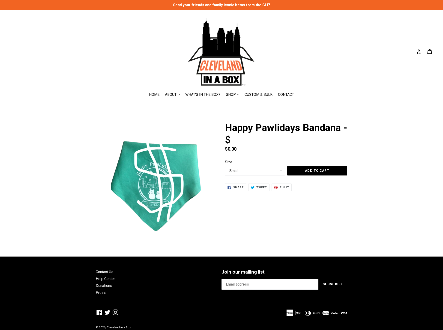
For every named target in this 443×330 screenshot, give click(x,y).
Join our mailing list (243, 272)
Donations (104, 285)
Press (101, 292)
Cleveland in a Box (119, 327)
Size (228, 162)
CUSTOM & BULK (258, 94)
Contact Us (104, 272)
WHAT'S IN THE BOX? (202, 94)
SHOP (233, 94)
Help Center (105, 279)
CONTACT (286, 94)
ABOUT (173, 94)
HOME (154, 94)
